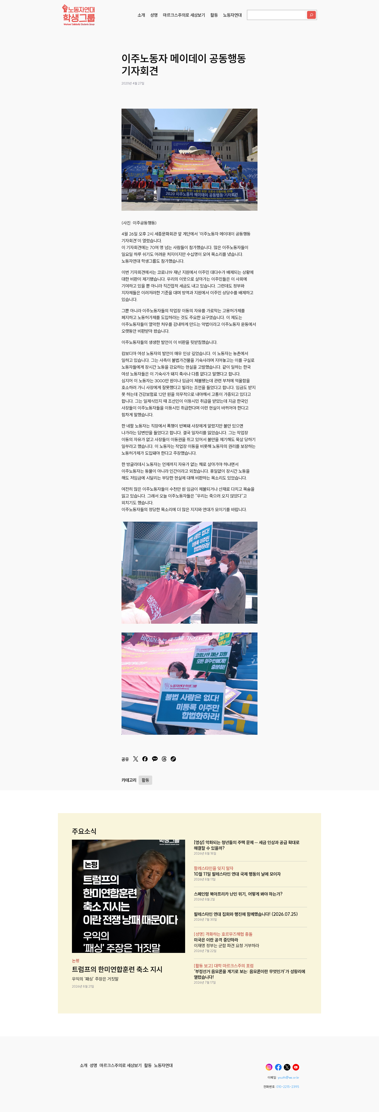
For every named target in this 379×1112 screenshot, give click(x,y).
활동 (145, 780)
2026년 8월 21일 (83, 986)
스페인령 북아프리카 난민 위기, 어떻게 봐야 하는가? (238, 894)
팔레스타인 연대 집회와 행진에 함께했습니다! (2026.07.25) (246, 914)
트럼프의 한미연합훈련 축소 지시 (117, 969)
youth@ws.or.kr (288, 1078)
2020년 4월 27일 (133, 83)
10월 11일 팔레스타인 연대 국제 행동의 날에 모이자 (237, 874)
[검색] (311, 15)
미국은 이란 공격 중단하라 (216, 940)
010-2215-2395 (287, 1087)
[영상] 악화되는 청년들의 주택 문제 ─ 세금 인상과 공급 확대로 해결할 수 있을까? (246, 845)
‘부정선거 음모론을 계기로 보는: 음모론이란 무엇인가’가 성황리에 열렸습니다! (249, 974)
